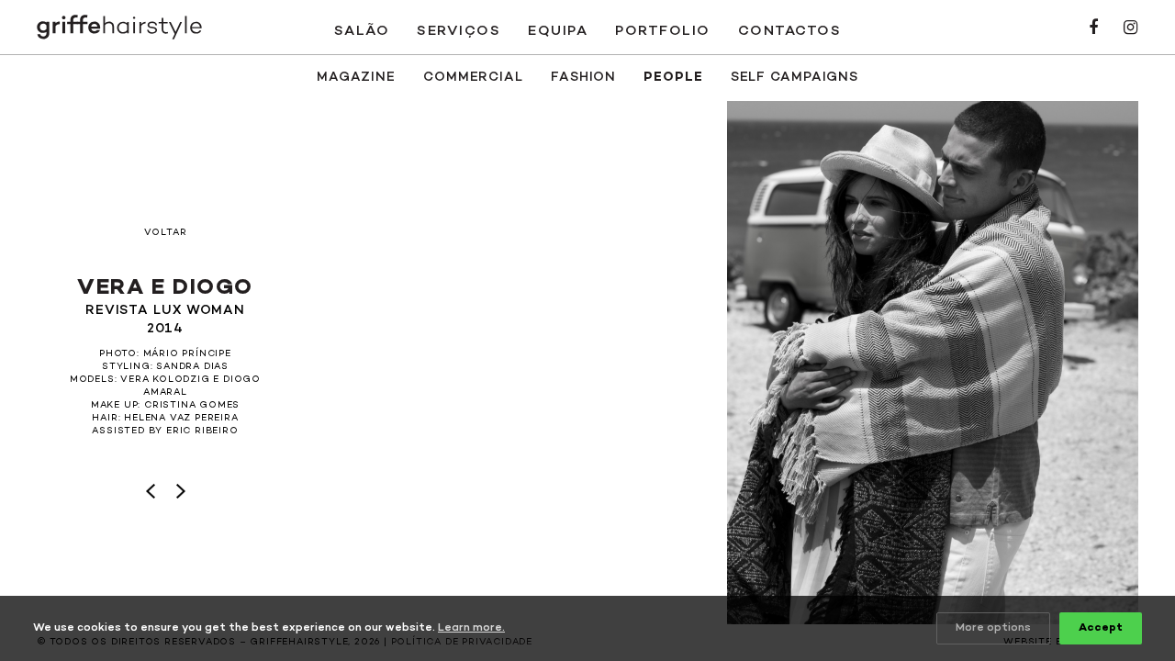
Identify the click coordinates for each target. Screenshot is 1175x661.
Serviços (458, 31)
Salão (362, 31)
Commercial (473, 77)
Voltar (165, 233)
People (672, 77)
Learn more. (471, 628)
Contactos (790, 31)
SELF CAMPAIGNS (795, 77)
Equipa (558, 31)
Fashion (583, 77)
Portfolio (663, 31)
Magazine (356, 77)
